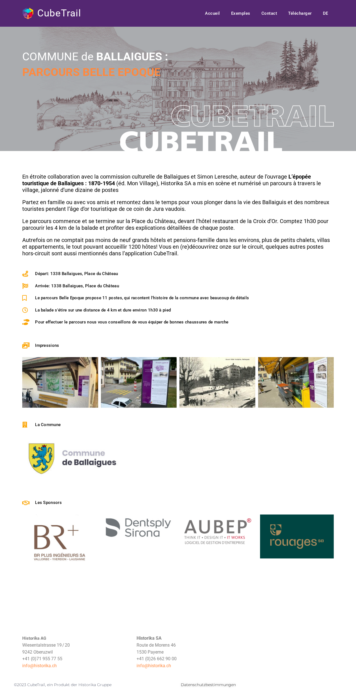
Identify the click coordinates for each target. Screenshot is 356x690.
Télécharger (300, 13)
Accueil (212, 13)
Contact (269, 13)
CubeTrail (59, 13)
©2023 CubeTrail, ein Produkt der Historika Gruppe (63, 684)
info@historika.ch (39, 665)
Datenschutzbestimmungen (208, 684)
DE (325, 13)
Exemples (240, 13)
